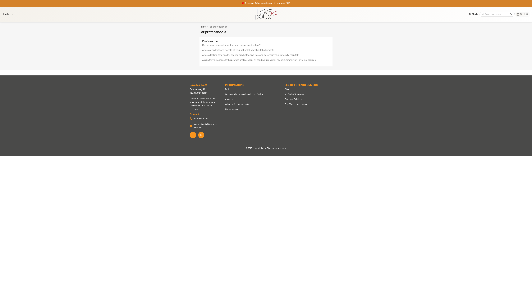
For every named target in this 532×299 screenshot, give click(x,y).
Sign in (473, 14)
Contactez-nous (232, 109)
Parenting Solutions (293, 99)
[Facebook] (193, 135)
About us (229, 99)
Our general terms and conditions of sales (244, 94)
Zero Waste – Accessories (297, 104)
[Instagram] (201, 135)
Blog (287, 89)
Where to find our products (237, 104)
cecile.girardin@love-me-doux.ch (205, 126)
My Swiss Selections (294, 94)
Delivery (229, 89)
